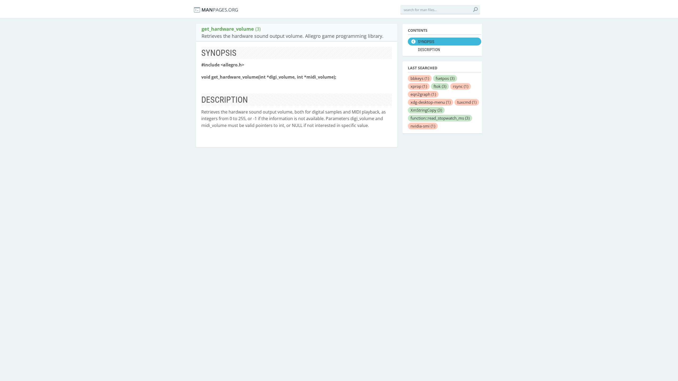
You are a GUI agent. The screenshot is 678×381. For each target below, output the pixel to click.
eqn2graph (423, 94)
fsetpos (445, 78)
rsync (460, 86)
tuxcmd (466, 102)
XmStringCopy (426, 110)
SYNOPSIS (426, 41)
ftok (440, 86)
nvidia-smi (423, 126)
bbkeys (420, 78)
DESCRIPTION (429, 49)
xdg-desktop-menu (430, 102)
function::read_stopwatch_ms (440, 118)
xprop (419, 86)
